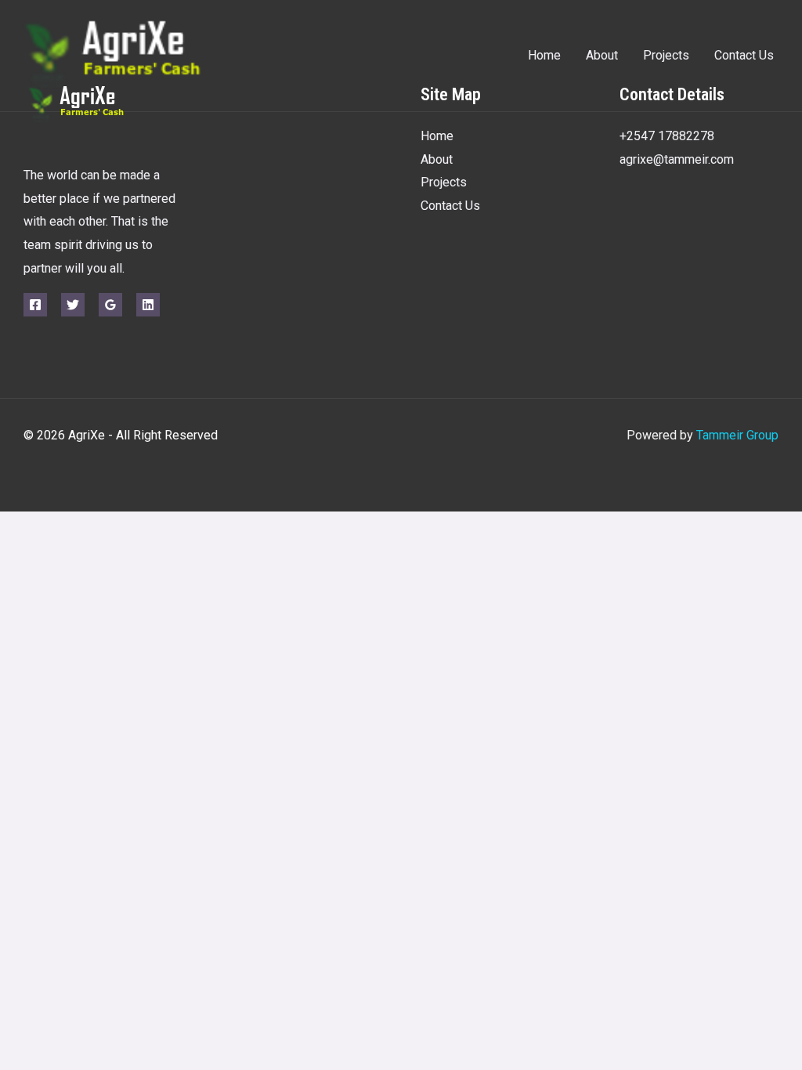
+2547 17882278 (667, 135)
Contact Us (744, 55)
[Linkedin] (148, 304)
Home (544, 55)
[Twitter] (73, 304)
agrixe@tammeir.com (677, 159)
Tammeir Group (737, 435)
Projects (666, 55)
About (602, 55)
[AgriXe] (145, 54)
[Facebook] (35, 304)
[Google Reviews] (110, 304)
